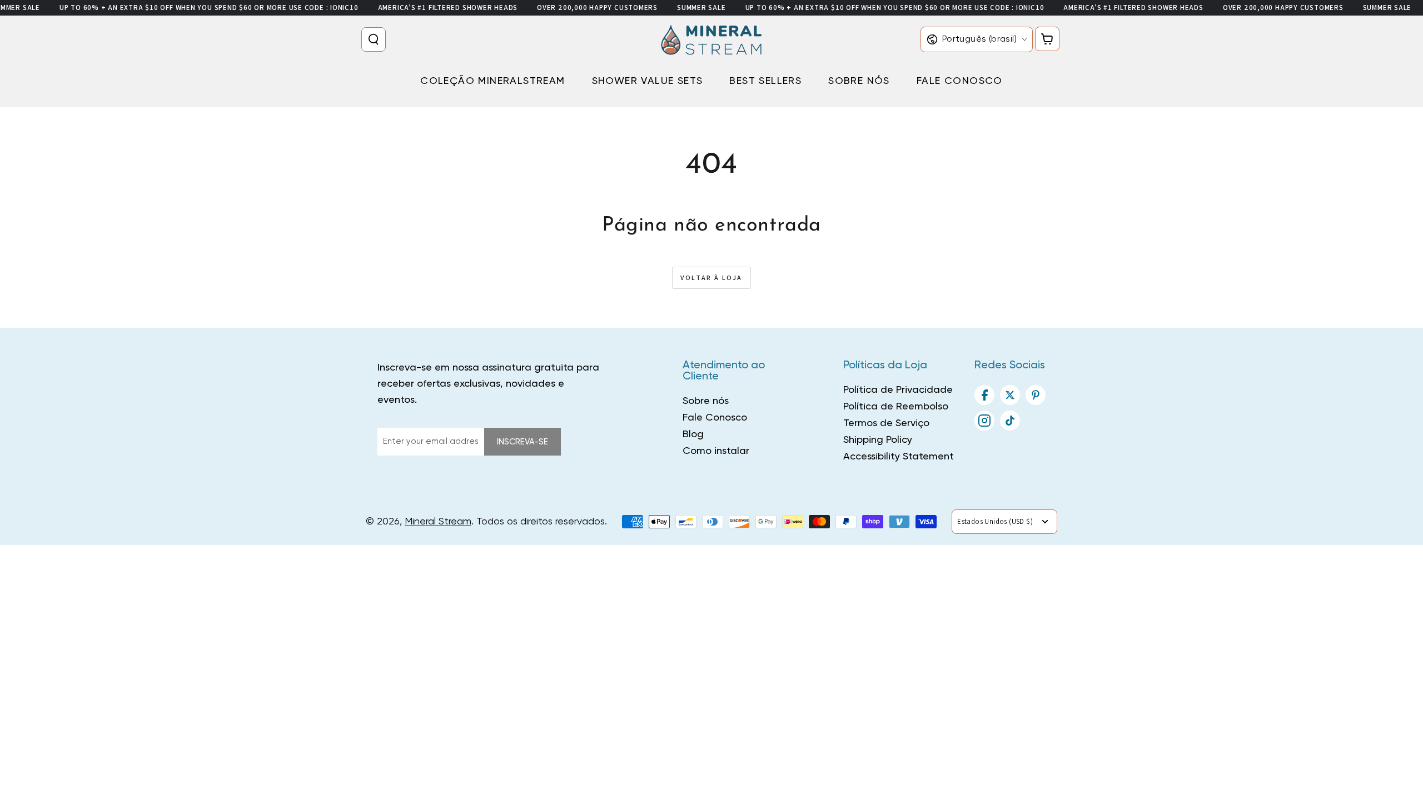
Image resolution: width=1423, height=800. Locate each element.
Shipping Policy (877, 440)
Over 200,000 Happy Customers (597, 7)
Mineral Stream (438, 522)
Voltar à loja (711, 277)
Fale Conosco (715, 418)
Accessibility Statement (898, 457)
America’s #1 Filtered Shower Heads (448, 7)
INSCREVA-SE (522, 442)
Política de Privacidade (898, 390)
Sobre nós (706, 401)
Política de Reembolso (895, 407)
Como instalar (716, 451)
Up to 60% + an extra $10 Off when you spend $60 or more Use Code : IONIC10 (209, 7)
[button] (375, 39)
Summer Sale (701, 7)
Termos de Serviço (886, 423)
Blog (693, 434)
